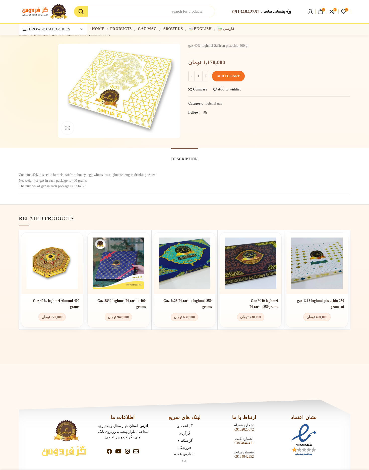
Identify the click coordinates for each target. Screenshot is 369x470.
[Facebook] (109, 451)
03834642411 (244, 443)
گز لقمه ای (184, 426)
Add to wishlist (229, 89)
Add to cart (228, 76)
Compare (200, 89)
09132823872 (244, 429)
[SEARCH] (81, 11)
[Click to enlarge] (67, 128)
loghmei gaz (213, 103)
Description (184, 159)
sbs (184, 460)
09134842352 (244, 456)
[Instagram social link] (205, 113)
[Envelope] (136, 451)
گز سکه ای (184, 440)
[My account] (310, 12)
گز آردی (185, 433)
